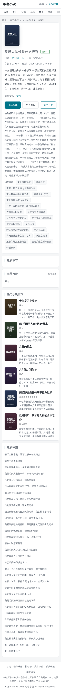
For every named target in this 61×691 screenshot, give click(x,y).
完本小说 (38, 666)
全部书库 (18, 666)
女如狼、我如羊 (28, 369)
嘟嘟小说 (9, 4)
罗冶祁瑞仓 (39, 229)
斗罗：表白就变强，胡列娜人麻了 (22, 206)
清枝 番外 (49, 625)
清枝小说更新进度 (13, 461)
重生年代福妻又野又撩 (17, 194)
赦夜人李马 (10, 581)
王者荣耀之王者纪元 (16, 241)
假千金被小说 (11, 454)
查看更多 (52, 274)
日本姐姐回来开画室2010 (17, 486)
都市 (32, 11)
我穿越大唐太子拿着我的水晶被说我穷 (23, 625)
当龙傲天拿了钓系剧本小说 (18, 594)
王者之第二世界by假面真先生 (20, 188)
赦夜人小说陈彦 (36, 638)
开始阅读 (12, 105)
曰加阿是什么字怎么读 (16, 518)
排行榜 (28, 666)
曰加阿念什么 (44, 606)
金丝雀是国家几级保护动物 (18, 619)
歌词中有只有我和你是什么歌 (19, 568)
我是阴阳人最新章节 (14, 473)
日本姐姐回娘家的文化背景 (18, 613)
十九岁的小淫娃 (28, 300)
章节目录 (48, 105)
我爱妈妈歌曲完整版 (14, 524)
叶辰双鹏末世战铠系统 (17, 229)
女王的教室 (25, 346)
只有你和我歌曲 (39, 486)
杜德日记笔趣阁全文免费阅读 (19, 511)
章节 (18, 96)
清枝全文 (35, 644)
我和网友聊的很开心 (28, 632)
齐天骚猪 (29, 223)
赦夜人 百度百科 (37, 575)
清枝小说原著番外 (13, 543)
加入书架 (30, 105)
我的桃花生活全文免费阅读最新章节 (22, 467)
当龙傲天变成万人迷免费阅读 (19, 505)
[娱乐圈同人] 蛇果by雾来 (33, 323)
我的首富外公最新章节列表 (18, 556)
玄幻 (15, 11)
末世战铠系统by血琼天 (17, 200)
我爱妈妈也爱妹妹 (13, 530)
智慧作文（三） (41, 194)
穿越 (23, 11)
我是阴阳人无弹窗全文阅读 (40, 524)
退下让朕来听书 (12, 651)
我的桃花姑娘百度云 (14, 537)
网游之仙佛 (41, 235)
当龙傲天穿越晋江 (13, 479)
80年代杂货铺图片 (36, 473)
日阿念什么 (10, 632)
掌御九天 (40, 182)
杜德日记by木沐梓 (27, 581)
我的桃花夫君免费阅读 (16, 638)
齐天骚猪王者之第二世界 (18, 235)
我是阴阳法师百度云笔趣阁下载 (20, 600)
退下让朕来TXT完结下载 (16, 644)
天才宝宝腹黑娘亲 (36, 211)
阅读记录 (43, 4)
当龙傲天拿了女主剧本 (16, 575)
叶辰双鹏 (10, 247)
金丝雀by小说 (36, 518)
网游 (50, 11)
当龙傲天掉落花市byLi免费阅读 (20, 606)
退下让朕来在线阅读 (30, 454)
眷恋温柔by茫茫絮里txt (16, 562)
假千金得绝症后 (34, 537)
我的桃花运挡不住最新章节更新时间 (22, 499)
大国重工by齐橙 (14, 211)
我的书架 (53, 4)
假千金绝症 (41, 568)
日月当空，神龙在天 (16, 217)
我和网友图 (30, 479)
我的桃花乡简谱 (43, 511)
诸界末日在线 (13, 223)
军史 (41, 11)
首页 (6, 11)
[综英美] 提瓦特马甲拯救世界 (35, 392)
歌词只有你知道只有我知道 (18, 492)
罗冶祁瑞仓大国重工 (42, 217)
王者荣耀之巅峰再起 (42, 241)
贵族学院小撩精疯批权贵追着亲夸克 (22, 587)
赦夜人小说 (43, 581)
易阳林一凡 (18, 58)
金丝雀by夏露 (31, 530)
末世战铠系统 (24, 182)
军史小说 (14, 20)
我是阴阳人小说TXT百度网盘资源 (21, 549)
